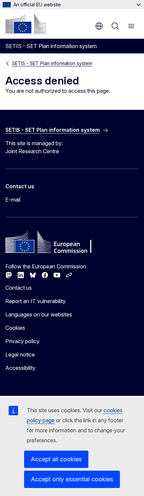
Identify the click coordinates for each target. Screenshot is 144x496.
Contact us (18, 287)
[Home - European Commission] (25, 23)
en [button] (99, 26)
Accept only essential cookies (72, 479)
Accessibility (20, 367)
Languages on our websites (38, 314)
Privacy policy (22, 341)
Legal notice (20, 354)
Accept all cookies (56, 459)
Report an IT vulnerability (35, 301)
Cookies (15, 327)
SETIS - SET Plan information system (52, 63)
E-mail (12, 199)
